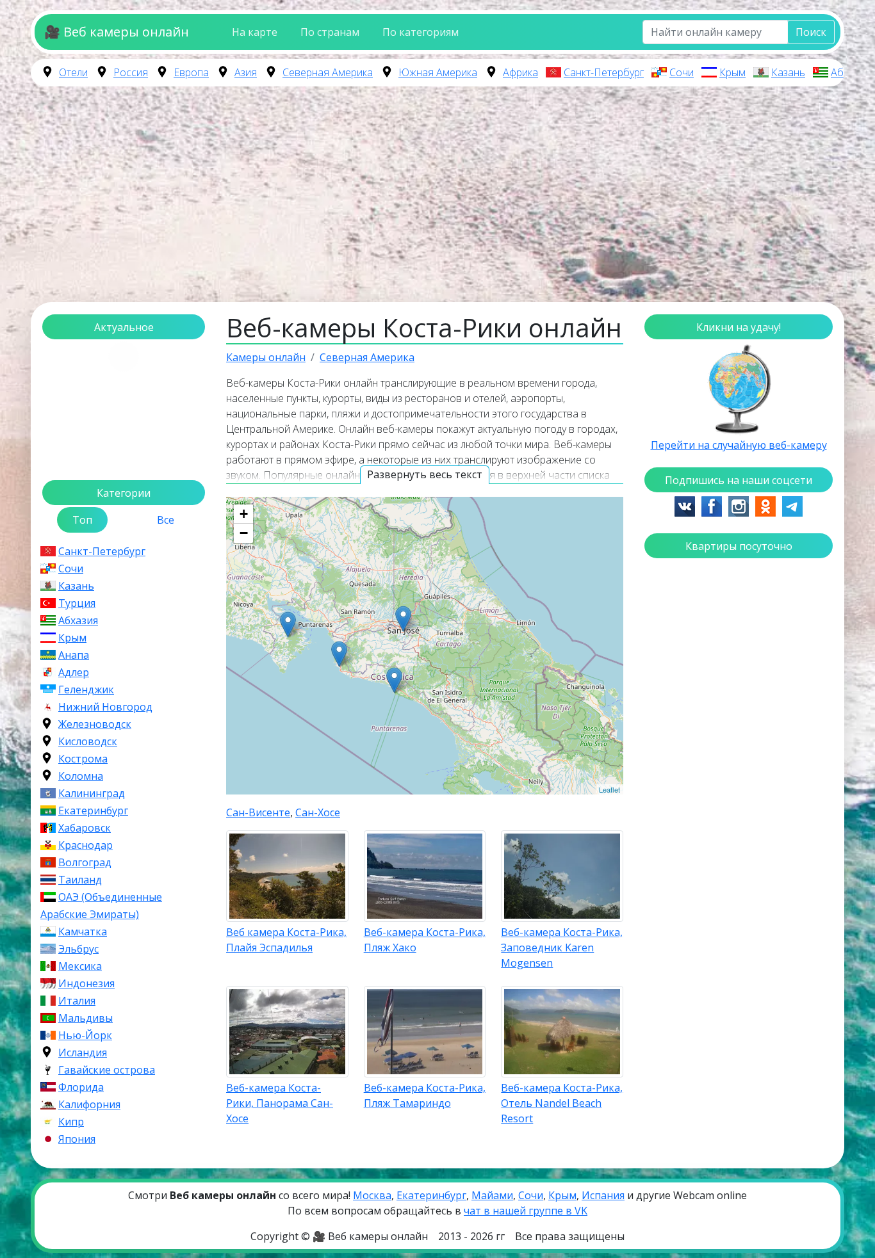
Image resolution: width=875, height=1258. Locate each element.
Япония (76, 1139)
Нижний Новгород (105, 707)
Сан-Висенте (258, 812)
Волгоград (84, 862)
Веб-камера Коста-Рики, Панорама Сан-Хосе (279, 1103)
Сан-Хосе (317, 812)
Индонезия (86, 983)
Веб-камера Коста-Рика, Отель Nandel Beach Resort (562, 1103)
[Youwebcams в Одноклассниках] (765, 505)
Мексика (80, 966)
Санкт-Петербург (604, 72)
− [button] (244, 533)
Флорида (81, 1087)
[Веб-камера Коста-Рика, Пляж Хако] (339, 654)
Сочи (681, 72)
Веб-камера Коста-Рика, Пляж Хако (425, 940)
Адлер (73, 672)
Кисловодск (87, 741)
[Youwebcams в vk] (685, 505)
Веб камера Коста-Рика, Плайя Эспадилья (286, 940)
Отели (73, 72)
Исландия (82, 1052)
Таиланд (80, 880)
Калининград (91, 793)
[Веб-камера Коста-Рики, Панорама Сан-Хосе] (403, 619)
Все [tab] (165, 520)
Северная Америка (327, 72)
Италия (76, 1001)
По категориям (420, 32)
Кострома (83, 759)
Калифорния (89, 1104)
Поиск (811, 32)
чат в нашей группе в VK (525, 1211)
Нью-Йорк (85, 1035)
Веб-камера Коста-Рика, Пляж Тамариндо (425, 1095)
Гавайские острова (106, 1070)
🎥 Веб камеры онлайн (116, 31)
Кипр (71, 1122)
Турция (76, 603)
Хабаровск (84, 828)
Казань (788, 72)
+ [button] (244, 514)
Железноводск (94, 724)
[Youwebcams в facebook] (711, 505)
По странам (329, 32)
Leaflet (609, 789)
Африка (520, 72)
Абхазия (851, 72)
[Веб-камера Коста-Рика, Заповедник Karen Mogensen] (288, 624)
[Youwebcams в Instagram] (738, 505)
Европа (191, 72)
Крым (732, 72)
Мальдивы (85, 1018)
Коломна (80, 776)
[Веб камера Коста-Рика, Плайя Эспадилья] (394, 680)
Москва (372, 1195)
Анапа (73, 655)
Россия (130, 72)
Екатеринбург (93, 810)
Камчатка (82, 931)
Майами (492, 1195)
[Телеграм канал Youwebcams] (792, 505)
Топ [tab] (82, 520)
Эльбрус (78, 949)
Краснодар (85, 845)
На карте (254, 32)
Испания (603, 1195)
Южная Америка (437, 72)
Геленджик (86, 689)
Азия (245, 72)
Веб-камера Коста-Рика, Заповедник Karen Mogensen (562, 947)
